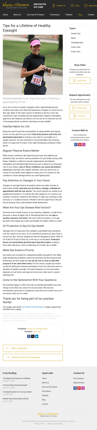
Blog (80, 15)
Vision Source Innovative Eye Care (48, 421)
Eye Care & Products (35, 15)
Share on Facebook (29, 336)
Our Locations (78, 378)
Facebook (76, 144)
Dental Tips (75, 33)
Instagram (83, 144)
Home (5, 15)
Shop (77, 6)
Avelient (59, 424)
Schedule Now (81, 108)
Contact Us (61, 6)
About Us (17, 15)
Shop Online (81, 81)
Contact (91, 15)
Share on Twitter (32, 336)
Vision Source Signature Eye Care (48, 414)
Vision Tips (37, 332)
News (73, 38)
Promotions (55, 15)
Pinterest (80, 144)
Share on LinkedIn (36, 336)
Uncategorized (77, 42)
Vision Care (75, 47)
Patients (68, 15)
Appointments (78, 383)
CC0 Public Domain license (33, 307)
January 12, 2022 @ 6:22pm (37, 329)
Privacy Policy (39, 424)
